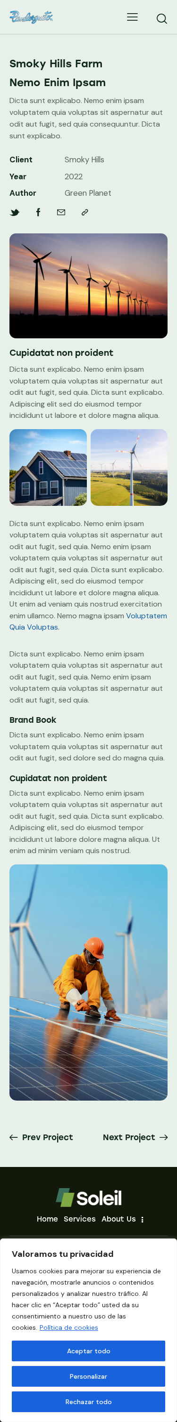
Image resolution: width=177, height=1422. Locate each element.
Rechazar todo (89, 1402)
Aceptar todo (88, 1351)
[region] (88, 1330)
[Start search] (162, 18)
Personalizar (88, 1376)
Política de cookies (69, 1327)
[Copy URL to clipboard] (85, 212)
